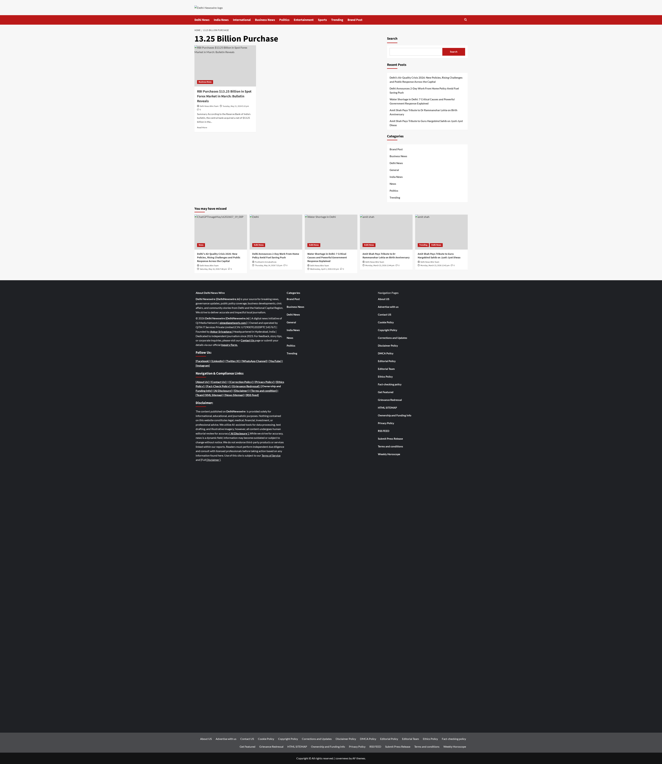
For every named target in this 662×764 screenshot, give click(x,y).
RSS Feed (252, 395)
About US (383, 299)
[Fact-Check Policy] (218, 386)
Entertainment (304, 20)
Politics (284, 20)
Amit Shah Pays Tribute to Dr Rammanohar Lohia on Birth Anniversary (423, 112)
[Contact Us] (219, 381)
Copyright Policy (387, 330)
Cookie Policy (386, 322)
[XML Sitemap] (213, 395)
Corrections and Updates (392, 337)
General (394, 170)
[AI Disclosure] (222, 390)
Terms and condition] (264, 390)
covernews (342, 758)
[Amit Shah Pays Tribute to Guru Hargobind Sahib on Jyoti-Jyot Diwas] (441, 232)
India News (221, 20)
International (242, 20)
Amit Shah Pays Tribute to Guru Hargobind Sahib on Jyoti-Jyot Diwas (426, 123)
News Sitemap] (234, 395)
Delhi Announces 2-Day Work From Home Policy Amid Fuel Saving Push (424, 90)
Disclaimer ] (213, 459)
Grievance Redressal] (246, 386)
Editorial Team (386, 368)
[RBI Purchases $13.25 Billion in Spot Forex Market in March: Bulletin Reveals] (225, 65)
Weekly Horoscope (389, 454)
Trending (337, 20)
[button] (465, 20)
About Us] (203, 381)
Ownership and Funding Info (394, 415)
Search (392, 38)
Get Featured (385, 392)
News (393, 183)
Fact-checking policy (390, 384)
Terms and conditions (390, 446)
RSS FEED (383, 430)
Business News (265, 20)
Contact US (384, 314)
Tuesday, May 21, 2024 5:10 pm (236, 106)
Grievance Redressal (390, 399)
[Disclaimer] (241, 390)
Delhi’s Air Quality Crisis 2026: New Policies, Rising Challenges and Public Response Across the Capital (426, 79)
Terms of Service (271, 455)
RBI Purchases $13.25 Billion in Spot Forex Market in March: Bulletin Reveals (224, 96)
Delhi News (201, 20)
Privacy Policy (386, 423)
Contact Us (248, 340)
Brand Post (355, 20)
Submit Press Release (390, 438)
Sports (322, 20)
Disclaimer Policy (388, 345)
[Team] (200, 395)
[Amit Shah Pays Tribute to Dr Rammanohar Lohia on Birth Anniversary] (386, 232)
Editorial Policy (387, 361)
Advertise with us (388, 306)
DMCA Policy (385, 353)
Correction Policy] (241, 381)
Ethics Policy (385, 376)
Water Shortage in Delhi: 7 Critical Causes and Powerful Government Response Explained (422, 101)
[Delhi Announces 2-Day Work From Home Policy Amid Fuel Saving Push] (276, 232)
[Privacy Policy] (264, 381)
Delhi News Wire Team (209, 106)
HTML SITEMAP (387, 407)
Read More (202, 127)
